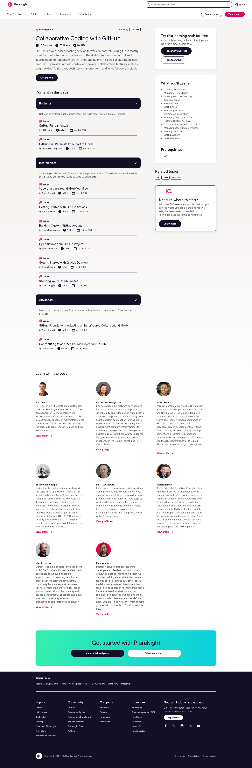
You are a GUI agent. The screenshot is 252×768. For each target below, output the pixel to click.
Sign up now (173, 717)
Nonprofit (136, 726)
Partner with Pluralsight (79, 717)
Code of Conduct (209, 756)
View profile (42, 435)
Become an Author (76, 712)
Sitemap (40, 722)
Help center (41, 712)
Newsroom (105, 717)
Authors (71, 731)
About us (104, 708)
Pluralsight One (75, 726)
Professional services (46, 735)
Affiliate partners (76, 722)
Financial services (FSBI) (143, 712)
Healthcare (137, 717)
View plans (41, 731)
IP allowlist (41, 717)
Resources (105, 722)
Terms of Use (180, 756)
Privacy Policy (193, 756)
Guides (71, 708)
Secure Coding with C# (47, 684)
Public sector (138, 731)
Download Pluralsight (46, 726)
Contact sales (211, 14)
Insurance (136, 722)
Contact (39, 708)
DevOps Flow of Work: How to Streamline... (112, 684)
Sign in (242, 4)
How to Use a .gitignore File (75, 684)
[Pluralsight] (17, 4)
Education (137, 708)
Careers (103, 712)
